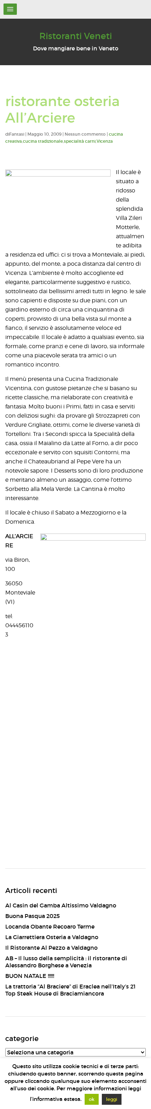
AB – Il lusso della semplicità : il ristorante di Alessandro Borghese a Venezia (66, 962)
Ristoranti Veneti (75, 36)
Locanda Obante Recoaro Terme (49, 926)
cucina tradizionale (43, 141)
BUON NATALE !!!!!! (29, 975)
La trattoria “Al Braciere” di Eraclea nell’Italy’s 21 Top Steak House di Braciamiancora (70, 990)
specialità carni (80, 141)
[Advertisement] (75, 775)
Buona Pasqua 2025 (32, 915)
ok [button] (91, 1099)
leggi (111, 1099)
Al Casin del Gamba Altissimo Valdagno (60, 905)
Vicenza (105, 141)
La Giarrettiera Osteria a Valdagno (51, 937)
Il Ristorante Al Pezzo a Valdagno (51, 947)
